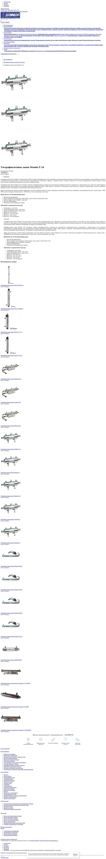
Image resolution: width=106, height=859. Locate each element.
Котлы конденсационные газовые (24, 45)
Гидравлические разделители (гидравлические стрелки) (19, 40)
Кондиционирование (6, 827)
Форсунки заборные (9, 788)
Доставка (6, 4)
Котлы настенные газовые (56, 45)
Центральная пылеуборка (69, 51)
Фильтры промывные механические (93, 29)
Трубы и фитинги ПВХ (47, 35)
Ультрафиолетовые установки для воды (52, 29)
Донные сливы (64, 34)
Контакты (6, 6)
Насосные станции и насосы (78, 28)
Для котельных (5, 801)
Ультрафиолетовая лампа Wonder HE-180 (11, 566)
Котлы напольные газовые (41, 45)
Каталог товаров (5, 22)
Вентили (6, 34)
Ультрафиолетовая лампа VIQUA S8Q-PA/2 (12, 285)
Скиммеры (71, 34)
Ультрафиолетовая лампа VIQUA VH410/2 (12, 308)
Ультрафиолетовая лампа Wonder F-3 (10, 472)
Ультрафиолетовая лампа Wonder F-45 (11, 496)
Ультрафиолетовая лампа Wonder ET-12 (11, 379)
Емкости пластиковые (10, 28)
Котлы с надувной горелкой (72, 45)
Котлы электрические (87, 45)
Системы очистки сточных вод (9, 839)
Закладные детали (55, 34)
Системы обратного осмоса (32, 29)
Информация (8, 54)
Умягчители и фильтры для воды (72, 29)
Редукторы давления (92, 28)
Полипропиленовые (41, 51)
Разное (2, 828)
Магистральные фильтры (62, 28)
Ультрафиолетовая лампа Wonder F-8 (10, 543)
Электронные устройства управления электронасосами (19, 31)
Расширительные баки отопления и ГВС (14, 823)
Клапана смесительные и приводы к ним (43, 28)
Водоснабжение (8, 59)
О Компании (7, 2)
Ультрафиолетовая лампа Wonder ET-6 (11, 402)
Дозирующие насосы (43, 34)
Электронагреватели (32, 34)
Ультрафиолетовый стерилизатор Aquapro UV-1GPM (15, 706)
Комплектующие (66, 40)
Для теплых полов (9, 45)
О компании (7, 843)
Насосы (23, 35)
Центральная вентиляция (54, 51)
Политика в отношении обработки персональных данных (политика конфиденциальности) (20, 852)
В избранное (4, 172)
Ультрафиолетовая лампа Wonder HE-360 (11, 589)
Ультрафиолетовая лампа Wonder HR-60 (11, 660)
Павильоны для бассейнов (32, 35)
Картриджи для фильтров (24, 28)
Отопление (4, 813)
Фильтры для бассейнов (10, 797)
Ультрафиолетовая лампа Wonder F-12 (11, 449)
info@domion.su (5, 11)
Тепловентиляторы (43, 46)
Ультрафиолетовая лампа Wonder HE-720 (11, 636)
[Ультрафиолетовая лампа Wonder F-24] (16, 97)
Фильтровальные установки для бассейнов (79, 35)
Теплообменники (21, 34)
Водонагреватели (5, 748)
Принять (75, 854)
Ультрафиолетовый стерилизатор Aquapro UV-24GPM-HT (16, 730)
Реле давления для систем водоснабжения (15, 762)
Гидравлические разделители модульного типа (49, 40)
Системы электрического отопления (27, 46)
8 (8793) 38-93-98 (13, 11)
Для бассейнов (4, 772)
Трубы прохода (79, 34)
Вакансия (6, 849)
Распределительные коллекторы (91, 40)
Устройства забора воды (89, 34)
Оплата (6, 3)
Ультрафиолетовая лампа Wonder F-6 (10, 519)
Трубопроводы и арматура (27, 51)
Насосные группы (77, 40)
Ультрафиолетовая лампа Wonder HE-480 (11, 613)
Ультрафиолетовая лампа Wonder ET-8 (11, 425)
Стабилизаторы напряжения (12, 51)
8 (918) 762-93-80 (22, 11)
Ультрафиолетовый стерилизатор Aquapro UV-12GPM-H (15, 683)
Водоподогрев (13, 34)
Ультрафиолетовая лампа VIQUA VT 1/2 (11, 332)
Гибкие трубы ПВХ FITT (60, 35)
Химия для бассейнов (16, 37)
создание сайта (5, 857)
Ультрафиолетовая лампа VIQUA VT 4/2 (11, 355)
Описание (6, 176)
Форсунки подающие (15, 35)
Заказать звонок (5, 8)
